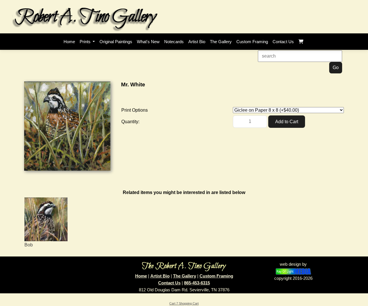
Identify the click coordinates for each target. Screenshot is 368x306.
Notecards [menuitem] (174, 41)
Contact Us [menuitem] (283, 41)
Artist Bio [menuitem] (196, 41)
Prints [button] (86, 41)
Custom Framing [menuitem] (252, 41)
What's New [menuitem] (148, 41)
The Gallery (184, 275)
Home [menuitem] (69, 41)
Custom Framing (216, 275)
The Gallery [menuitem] (221, 41)
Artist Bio (160, 275)
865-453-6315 (197, 282)
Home (141, 275)
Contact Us (169, 282)
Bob (28, 244)
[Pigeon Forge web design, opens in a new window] (293, 271)
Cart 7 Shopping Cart (184, 303)
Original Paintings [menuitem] (115, 41)
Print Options (134, 110)
